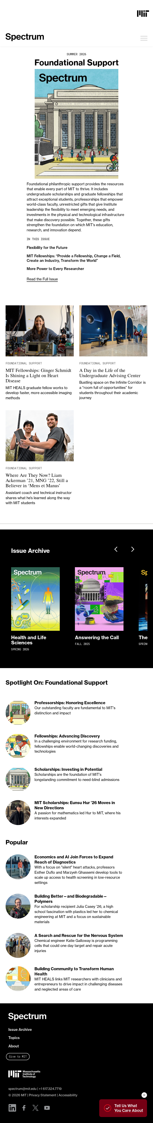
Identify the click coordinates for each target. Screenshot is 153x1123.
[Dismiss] (144, 1095)
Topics (14, 1037)
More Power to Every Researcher (55, 268)
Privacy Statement (42, 1095)
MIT (23, 1095)
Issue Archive (20, 1029)
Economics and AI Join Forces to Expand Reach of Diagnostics (73, 859)
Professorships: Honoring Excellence (69, 702)
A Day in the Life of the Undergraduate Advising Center (109, 373)
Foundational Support (76, 62)
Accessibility (68, 1095)
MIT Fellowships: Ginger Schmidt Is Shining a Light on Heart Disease (38, 375)
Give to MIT (18, 1056)
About (13, 1046)
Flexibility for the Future (47, 247)
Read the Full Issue (42, 279)
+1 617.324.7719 (50, 1089)
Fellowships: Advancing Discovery (67, 736)
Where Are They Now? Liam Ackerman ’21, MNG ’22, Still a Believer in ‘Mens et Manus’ (37, 480)
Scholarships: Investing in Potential (68, 769)
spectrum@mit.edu (22, 1089)
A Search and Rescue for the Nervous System (78, 935)
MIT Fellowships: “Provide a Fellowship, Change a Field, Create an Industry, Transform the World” (74, 258)
